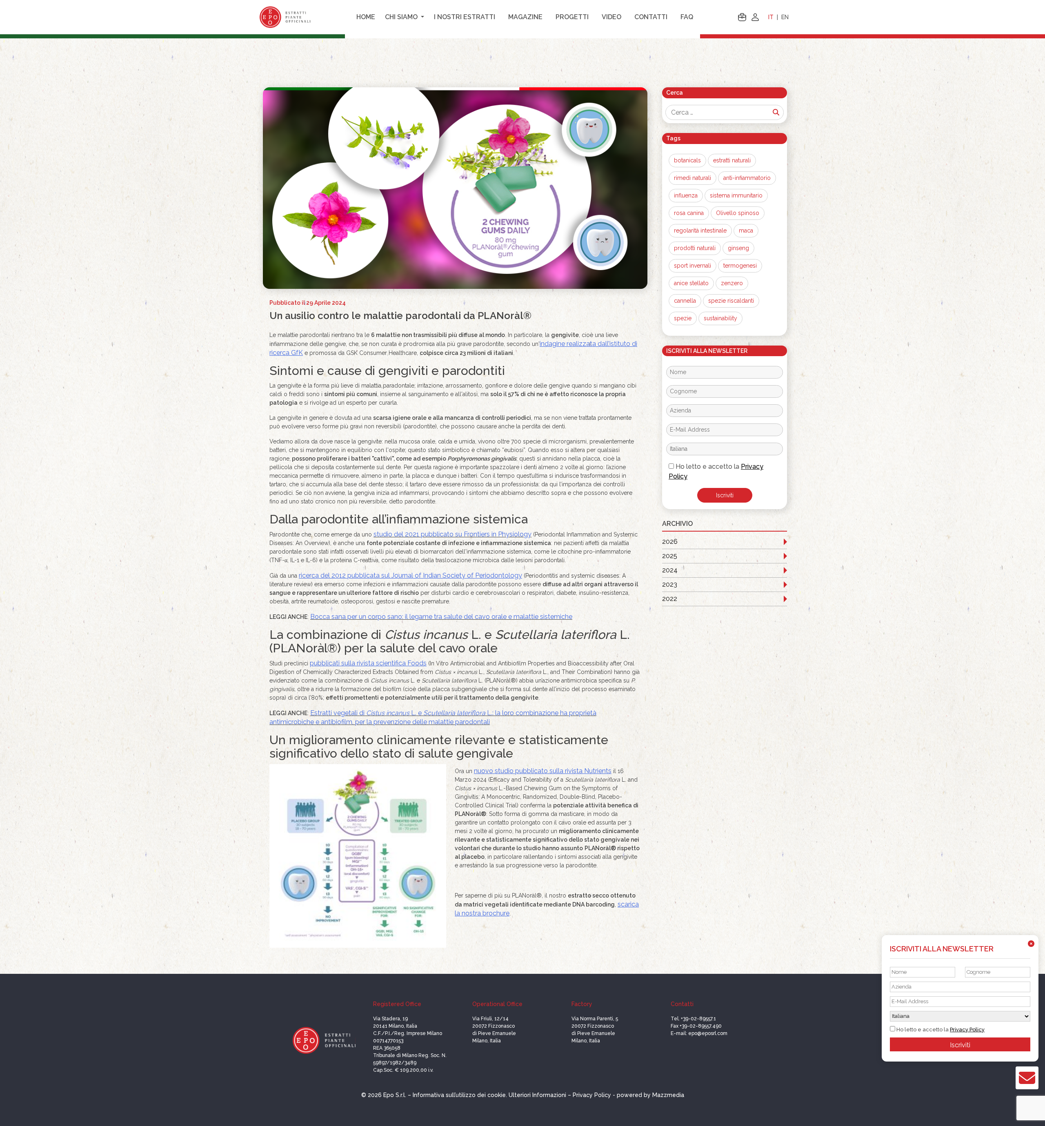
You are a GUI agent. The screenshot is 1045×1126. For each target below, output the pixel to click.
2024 (670, 570)
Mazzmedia (668, 1095)
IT (771, 17)
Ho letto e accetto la (716, 471)
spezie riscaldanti (731, 300)
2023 (669, 584)
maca (746, 230)
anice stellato (691, 283)
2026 (670, 541)
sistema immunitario (736, 195)
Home (365, 17)
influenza (686, 195)
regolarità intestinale (700, 230)
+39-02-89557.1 (698, 1019)
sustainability (720, 318)
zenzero (732, 283)
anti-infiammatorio (747, 178)
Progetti (572, 17)
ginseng (738, 248)
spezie (682, 318)
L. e (417, 713)
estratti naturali (732, 160)
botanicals (687, 160)
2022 (669, 599)
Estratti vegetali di (338, 713)
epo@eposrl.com (707, 1033)
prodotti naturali (695, 248)
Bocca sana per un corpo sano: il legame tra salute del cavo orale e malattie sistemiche (441, 617)
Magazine (525, 17)
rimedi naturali (692, 178)
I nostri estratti (464, 17)
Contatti (650, 17)
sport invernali (692, 265)
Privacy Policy (967, 1029)
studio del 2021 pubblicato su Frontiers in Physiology (452, 534)
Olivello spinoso (737, 213)
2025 (669, 556)
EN (785, 17)
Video (611, 17)
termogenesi (740, 265)
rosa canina (689, 213)
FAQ (686, 17)
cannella (685, 300)
